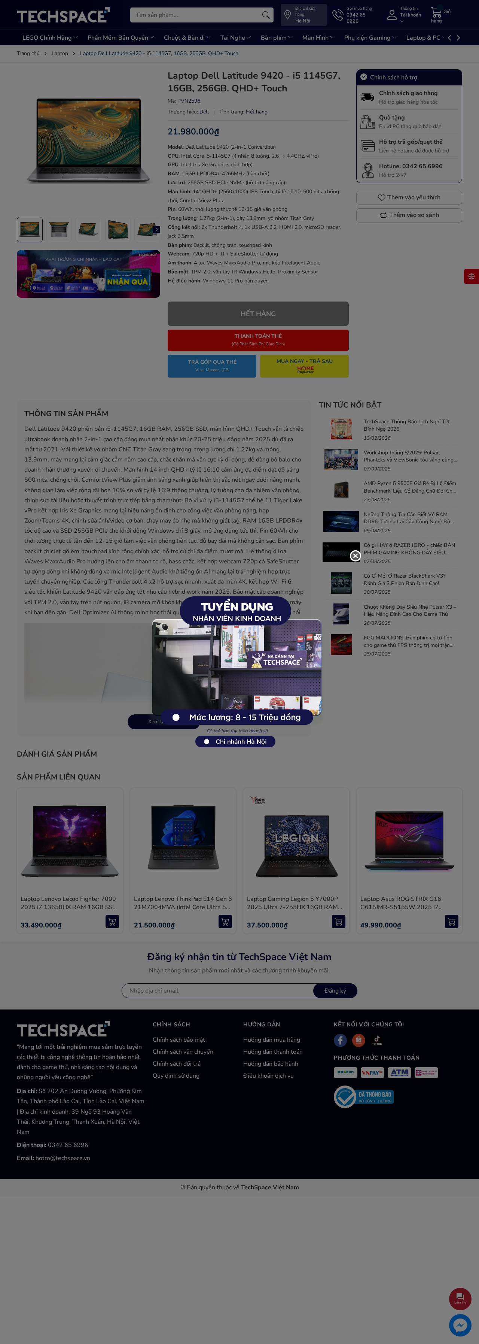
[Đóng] (355, 555)
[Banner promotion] (235, 668)
